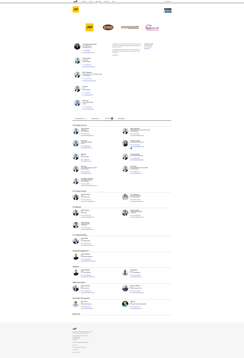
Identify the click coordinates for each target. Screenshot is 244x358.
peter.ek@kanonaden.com (136, 308)
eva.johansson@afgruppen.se (136, 201)
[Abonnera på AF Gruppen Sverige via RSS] (170, 12)
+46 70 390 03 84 (87, 259)
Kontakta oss (86, 342)
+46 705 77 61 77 (136, 306)
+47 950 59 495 (136, 158)
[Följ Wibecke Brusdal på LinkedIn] (131, 148)
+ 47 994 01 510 (86, 171)
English (78, 352)
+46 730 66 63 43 (87, 306)
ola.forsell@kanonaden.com (87, 308)
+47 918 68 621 (88, 78)
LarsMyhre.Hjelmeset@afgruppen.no (89, 185)
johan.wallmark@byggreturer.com (88, 260)
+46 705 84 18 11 (87, 290)
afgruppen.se (147, 48)
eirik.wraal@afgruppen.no (136, 173)
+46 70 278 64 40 (136, 290)
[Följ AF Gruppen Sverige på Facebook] (166, 12)
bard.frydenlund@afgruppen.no (89, 80)
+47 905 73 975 (136, 171)
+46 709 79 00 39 (136, 199)
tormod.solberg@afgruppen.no (137, 159)
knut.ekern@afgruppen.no (88, 109)
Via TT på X (75, 345)
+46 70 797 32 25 (136, 275)
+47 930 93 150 (136, 144)
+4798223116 (88, 92)
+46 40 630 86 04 (136, 215)
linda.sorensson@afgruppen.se (88, 201)
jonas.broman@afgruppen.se (87, 229)
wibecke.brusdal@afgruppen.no (137, 146)
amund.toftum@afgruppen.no (89, 66)
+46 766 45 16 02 (87, 215)
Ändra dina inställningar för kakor (79, 347)
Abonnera (167, 9)
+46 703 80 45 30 (87, 199)
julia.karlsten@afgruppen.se (89, 52)
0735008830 (87, 50)
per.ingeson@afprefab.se (136, 276)
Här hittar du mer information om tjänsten (81, 333)
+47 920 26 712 (88, 64)
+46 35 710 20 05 (87, 227)
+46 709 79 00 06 (87, 243)
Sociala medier (121, 118)
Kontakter (109, 118)
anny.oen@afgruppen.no (88, 94)
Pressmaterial (96, 118)
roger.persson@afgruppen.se (87, 217)
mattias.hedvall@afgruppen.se (137, 217)
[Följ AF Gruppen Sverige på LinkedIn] (168, 12)
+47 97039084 (86, 183)
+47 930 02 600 (88, 106)
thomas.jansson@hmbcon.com (137, 292)
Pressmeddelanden (81, 118)
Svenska (74, 352)
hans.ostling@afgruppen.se (87, 245)
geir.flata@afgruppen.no (86, 173)
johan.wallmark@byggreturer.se (88, 276)
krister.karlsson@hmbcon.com (87, 292)
